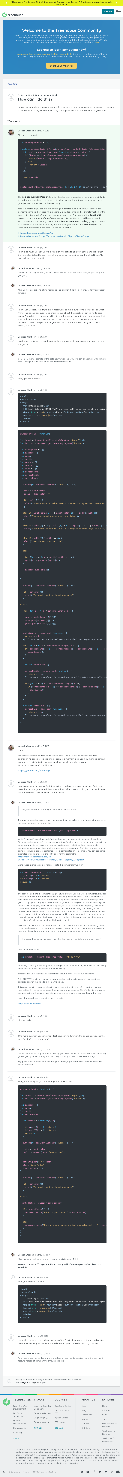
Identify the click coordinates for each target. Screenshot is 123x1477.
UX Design (18, 1432)
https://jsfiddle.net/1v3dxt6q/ (34, 770)
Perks (104, 1414)
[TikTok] (112, 1472)
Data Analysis (19, 1428)
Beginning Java (41, 1422)
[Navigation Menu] (118, 11)
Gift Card (86, 1428)
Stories (85, 1419)
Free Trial (108, 11)
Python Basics (61, 1417)
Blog (84, 1410)
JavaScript (13, 84)
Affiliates (106, 1410)
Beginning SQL (41, 1417)
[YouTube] (88, 1472)
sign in (25, 1382)
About (84, 1406)
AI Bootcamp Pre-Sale (21, 2)
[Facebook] (94, 1472)
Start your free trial (61, 65)
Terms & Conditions (11, 1472)
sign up (35, 1382)
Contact (85, 1423)
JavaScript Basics (63, 1406)
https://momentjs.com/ (30, 1003)
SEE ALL (17, 1438)
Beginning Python (42, 1413)
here (97, 42)
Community (87, 1414)
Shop (104, 1419)
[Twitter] (82, 1472)
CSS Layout (60, 1422)
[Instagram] (106, 1472)
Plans (104, 1406)
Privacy (26, 1472)
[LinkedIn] (100, 1472)
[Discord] (118, 1472)
